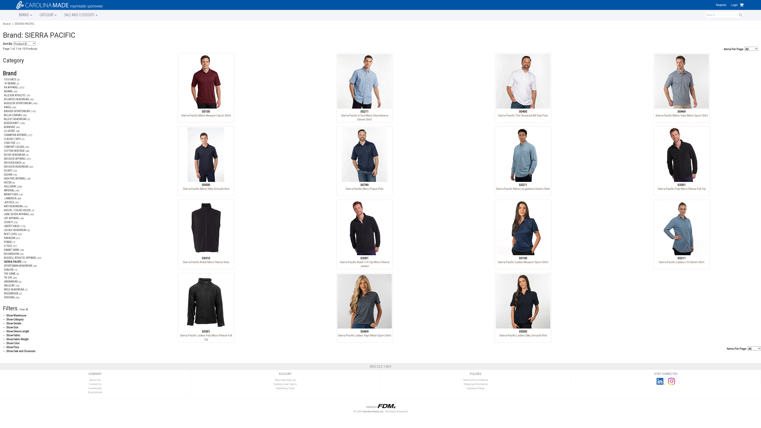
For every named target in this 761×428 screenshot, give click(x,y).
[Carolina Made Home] (59, 4)
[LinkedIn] (661, 381)
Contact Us (95, 384)
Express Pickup (475, 388)
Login (734, 5)
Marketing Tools (285, 388)
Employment (95, 392)
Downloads (95, 388)
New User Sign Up (285, 379)
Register (721, 5)
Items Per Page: (734, 49)
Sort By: (8, 43)
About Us (95, 379)
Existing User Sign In (285, 384)
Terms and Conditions (475, 379)
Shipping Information (476, 384)
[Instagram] (671, 381)
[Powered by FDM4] (380, 405)
